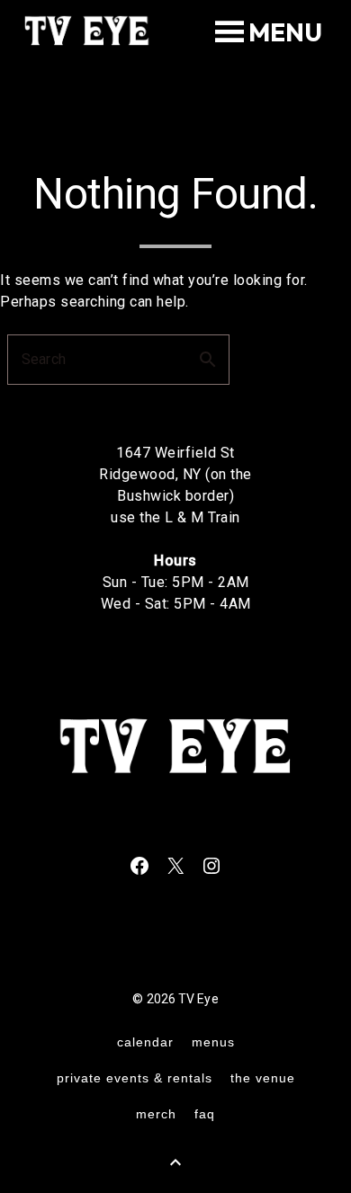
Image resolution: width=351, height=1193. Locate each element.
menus (213, 1042)
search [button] (208, 359)
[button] (285, 32)
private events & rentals (134, 1078)
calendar (145, 1042)
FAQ (204, 1114)
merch (156, 1114)
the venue (262, 1078)
